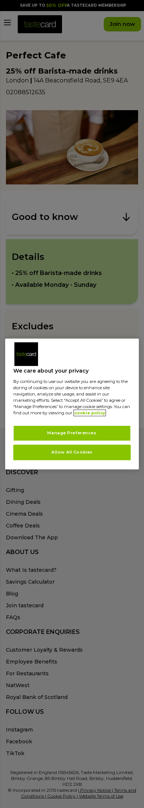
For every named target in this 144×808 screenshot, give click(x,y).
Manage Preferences (71, 432)
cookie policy (89, 412)
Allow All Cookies (72, 452)
